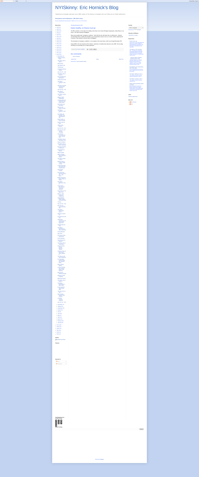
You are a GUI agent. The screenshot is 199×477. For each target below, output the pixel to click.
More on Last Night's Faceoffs (61, 108)
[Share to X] (93, 49)
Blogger (102, 459)
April (59, 317)
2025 (58, 29)
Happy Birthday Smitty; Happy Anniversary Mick (62, 199)
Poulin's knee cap (133, 41)
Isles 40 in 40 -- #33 (62, 302)
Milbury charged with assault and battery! (62, 155)
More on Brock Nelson (61, 265)
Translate (139, 29)
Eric (132, 104)
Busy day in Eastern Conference (62, 147)
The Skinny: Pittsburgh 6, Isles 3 (61, 210)
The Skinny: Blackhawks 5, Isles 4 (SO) (61, 284)
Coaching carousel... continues (60, 299)
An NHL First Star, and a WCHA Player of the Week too (61, 269)
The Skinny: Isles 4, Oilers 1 (62, 61)
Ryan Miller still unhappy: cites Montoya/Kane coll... (61, 116)
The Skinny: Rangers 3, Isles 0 (62, 82)
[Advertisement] (61, 391)
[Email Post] (87, 49)
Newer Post (73, 59)
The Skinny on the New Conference (62, 257)
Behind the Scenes (62, 278)
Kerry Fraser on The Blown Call (62, 191)
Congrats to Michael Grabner (62, 70)
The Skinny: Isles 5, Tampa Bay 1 (62, 243)
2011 (58, 54)
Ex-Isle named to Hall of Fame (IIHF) (61, 288)
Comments (59, 363)
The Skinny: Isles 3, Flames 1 (62, 74)
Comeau (59, 201)
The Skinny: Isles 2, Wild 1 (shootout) (62, 144)
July (59, 311)
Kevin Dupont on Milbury (61, 150)
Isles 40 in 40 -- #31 (62, 128)
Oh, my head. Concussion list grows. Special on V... (61, 135)
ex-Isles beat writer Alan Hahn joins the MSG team (62, 166)
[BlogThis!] (91, 49)
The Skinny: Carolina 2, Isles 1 (136, 78)
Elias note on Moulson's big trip (62, 273)
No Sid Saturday (61, 238)
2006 (58, 332)
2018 (58, 41)
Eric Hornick (133, 102)
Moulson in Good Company (61, 276)
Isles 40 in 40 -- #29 (62, 72)
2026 (58, 27)
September (60, 308)
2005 (58, 334)
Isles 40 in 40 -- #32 (62, 203)
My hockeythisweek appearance (62, 77)
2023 (58, 32)
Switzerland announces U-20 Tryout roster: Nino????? (62, 221)
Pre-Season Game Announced (61, 236)
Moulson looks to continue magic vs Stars (61, 162)
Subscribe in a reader (133, 35)
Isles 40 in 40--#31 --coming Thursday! (62, 131)
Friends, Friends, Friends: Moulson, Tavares (61, 247)
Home (97, 59)
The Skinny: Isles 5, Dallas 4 (62, 281)
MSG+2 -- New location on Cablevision (61, 195)
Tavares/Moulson (61, 231)
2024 (58, 31)
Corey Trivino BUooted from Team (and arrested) (61, 187)
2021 (58, 36)
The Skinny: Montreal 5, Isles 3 (62, 183)
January (59, 322)
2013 (58, 50)
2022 (58, 34)
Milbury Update (61, 152)
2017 (58, 43)
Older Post (121, 59)
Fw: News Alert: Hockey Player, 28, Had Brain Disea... (61, 261)
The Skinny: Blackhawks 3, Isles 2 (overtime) (62, 228)
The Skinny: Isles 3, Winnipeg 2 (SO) (62, 140)
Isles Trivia (60, 233)
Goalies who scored (62, 79)
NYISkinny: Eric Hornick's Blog (86, 7)
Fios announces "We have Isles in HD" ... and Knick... (62, 174)
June (59, 313)
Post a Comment (76, 56)
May (59, 315)
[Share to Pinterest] (96, 49)
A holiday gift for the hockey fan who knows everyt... (62, 101)
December (60, 56)
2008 (58, 328)
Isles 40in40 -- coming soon (61, 92)
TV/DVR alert (60, 67)
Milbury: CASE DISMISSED (61, 98)
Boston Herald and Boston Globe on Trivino (62, 178)
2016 (58, 45)
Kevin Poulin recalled (60, 170)
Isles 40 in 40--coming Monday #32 (62, 206)
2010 (58, 325)
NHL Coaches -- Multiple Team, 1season (61, 295)
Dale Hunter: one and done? (61, 105)
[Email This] (90, 49)
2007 (58, 330)
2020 (58, 38)
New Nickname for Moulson (61, 241)
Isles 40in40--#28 (61, 65)
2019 (58, 40)
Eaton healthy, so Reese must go (61, 120)
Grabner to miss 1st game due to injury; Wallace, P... (62, 253)
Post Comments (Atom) (81, 61)
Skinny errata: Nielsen (60, 126)
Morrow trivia (60, 63)
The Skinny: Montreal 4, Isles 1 (136, 74)
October (59, 306)
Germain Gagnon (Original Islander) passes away (136, 58)
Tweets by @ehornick (132, 96)
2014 (58, 49)
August (59, 310)
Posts (58, 361)
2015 (58, 47)
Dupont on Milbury (61, 142)
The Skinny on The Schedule (136, 49)
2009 (58, 326)
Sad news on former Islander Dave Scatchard (62, 86)
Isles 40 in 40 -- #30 (62, 89)
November (60, 304)
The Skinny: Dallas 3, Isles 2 (62, 159)
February (60, 320)
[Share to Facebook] (94, 49)
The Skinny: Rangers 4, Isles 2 (62, 111)
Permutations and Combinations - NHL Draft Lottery (69, 18)
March (59, 319)
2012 (58, 52)
